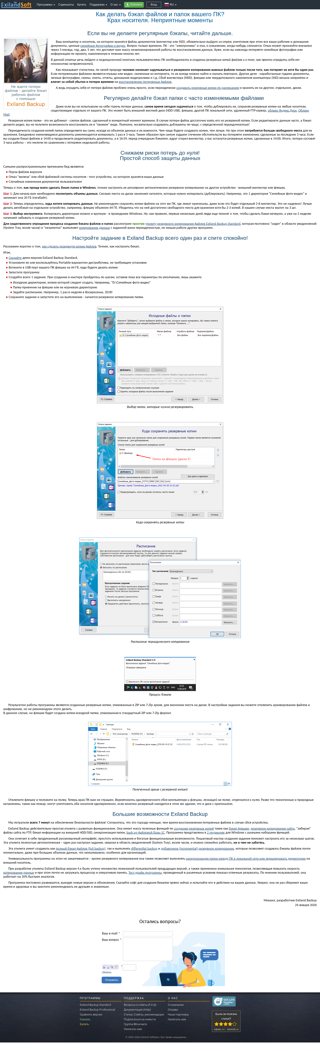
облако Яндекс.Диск (282, 110)
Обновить (107, 972)
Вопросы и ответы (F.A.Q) (140, 1005)
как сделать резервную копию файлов (69, 246)
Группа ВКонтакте (135, 1024)
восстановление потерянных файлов (145, 82)
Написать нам (133, 1029)
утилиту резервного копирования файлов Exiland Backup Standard (192, 224)
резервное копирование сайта (273, 828)
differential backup (144, 848)
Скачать (85, 1019)
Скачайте (15, 258)
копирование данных (94, 228)
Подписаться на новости (140, 1019)
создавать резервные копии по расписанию (207, 88)
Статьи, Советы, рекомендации (144, 1014)
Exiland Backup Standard (95, 1005)
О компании (176, 1005)
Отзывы (173, 1009)
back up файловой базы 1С (145, 832)
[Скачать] (134, 5)
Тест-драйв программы (145, 872)
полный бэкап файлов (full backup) (81, 848)
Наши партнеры (178, 1014)
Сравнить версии (91, 1014)
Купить (84, 1024)
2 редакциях (216, 832)
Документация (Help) (137, 1009)
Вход (154, 4)
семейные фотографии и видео (102, 46)
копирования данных (18, 872)
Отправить (111, 980)
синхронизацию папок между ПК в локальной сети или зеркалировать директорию (246, 858)
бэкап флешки (239, 828)
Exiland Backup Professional (97, 1009)
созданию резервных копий (194, 828)
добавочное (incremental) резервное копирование (197, 848)
